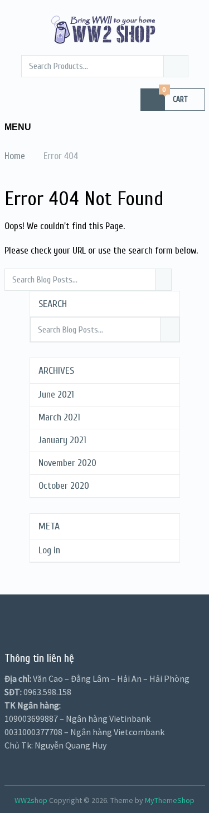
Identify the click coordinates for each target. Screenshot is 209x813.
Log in (49, 550)
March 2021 (59, 417)
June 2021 (56, 394)
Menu (17, 127)
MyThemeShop (170, 800)
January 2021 (62, 440)
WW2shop (30, 800)
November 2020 (67, 463)
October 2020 (63, 485)
